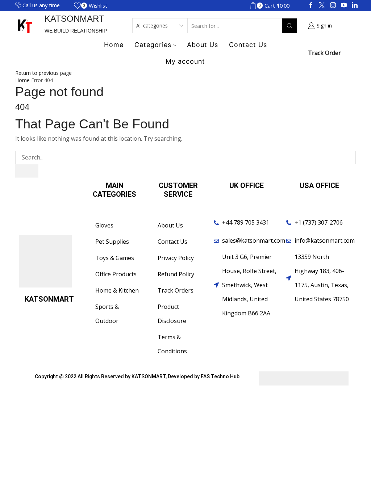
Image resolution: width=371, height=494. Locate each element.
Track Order (324, 53)
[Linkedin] (355, 5)
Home (114, 44)
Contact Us (248, 44)
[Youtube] (344, 5)
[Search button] (289, 25)
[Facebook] (311, 5)
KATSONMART (74, 19)
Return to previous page (43, 72)
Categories (152, 44)
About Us (202, 44)
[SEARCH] (26, 171)
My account (185, 61)
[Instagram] (333, 5)
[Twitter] (322, 5)
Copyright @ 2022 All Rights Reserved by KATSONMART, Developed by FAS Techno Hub (137, 376)
